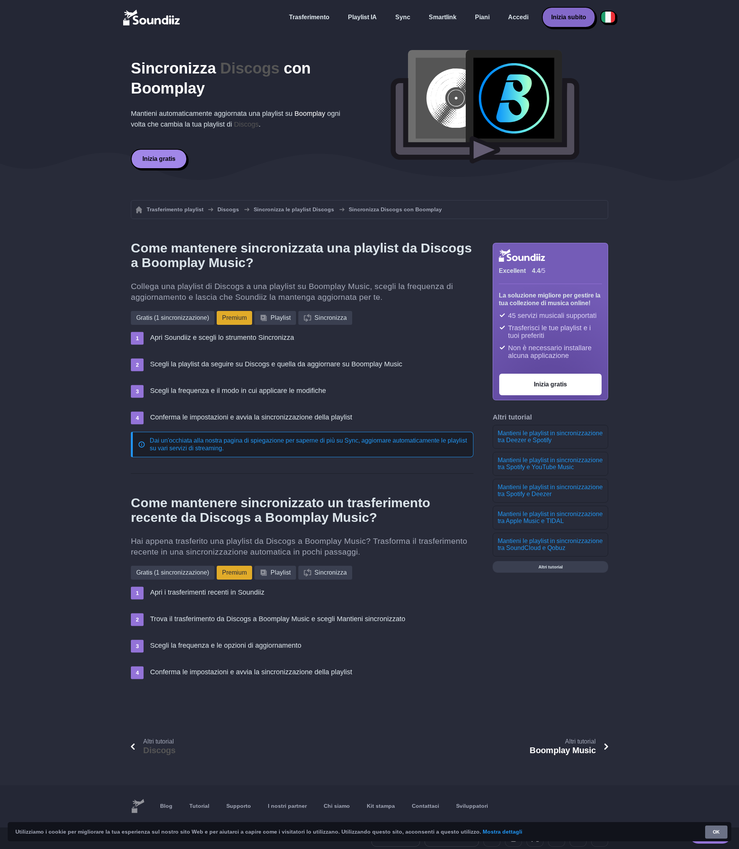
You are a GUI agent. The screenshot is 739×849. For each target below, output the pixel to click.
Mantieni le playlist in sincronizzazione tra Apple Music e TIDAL (550, 517)
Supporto (238, 806)
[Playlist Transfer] (152, 17)
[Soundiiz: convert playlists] (138, 806)
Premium (234, 317)
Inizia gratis (159, 158)
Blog (166, 806)
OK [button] (716, 832)
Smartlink (442, 17)
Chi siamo (337, 806)
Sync (402, 17)
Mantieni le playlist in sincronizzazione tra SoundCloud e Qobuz (550, 544)
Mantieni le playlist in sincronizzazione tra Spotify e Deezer (550, 490)
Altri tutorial (550, 567)
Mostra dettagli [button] (502, 832)
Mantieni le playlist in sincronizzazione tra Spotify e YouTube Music (550, 463)
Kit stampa (381, 806)
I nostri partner (287, 806)
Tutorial (199, 806)
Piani (482, 17)
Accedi (518, 17)
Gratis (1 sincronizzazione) (172, 317)
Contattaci (425, 806)
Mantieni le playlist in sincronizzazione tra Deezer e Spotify (550, 436)
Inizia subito (568, 17)
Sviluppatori (472, 806)
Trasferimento (309, 17)
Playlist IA (362, 17)
